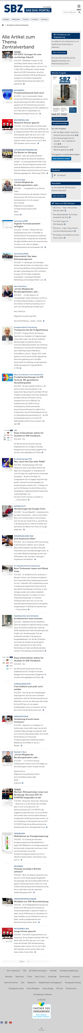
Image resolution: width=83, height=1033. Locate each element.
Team (22, 983)
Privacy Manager (48, 988)
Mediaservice (31, 983)
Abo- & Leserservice (13, 971)
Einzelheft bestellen (60, 123)
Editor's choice (40, 977)
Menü (79, 10)
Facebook (62, 175)
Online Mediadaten (33, 988)
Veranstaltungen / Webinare (42, 994)
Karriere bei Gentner (11, 983)
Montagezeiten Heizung (73, 983)
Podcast (25, 19)
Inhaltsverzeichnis (59, 119)
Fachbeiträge (52, 977)
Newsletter (9, 977)
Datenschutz (20, 977)
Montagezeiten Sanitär (16, 988)
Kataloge (6, 19)
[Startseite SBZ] (40, 8)
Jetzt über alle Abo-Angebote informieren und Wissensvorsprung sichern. (64, 61)
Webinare (44, 19)
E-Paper (29, 977)
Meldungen (16, 19)
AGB (24, 971)
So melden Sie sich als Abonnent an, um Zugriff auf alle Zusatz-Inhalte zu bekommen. (65, 44)
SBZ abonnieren (71, 988)
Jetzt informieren (59, 52)
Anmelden (53, 971)
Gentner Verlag (65, 977)
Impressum (76, 977)
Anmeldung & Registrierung (69, 971)
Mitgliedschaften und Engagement (50, 983)
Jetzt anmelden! (59, 196)
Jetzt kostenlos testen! (61, 158)
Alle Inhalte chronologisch (38, 971)
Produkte (34, 19)
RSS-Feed (59, 988)
